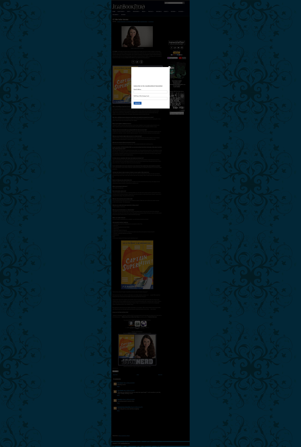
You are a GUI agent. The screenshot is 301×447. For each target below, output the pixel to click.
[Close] (169, 67)
